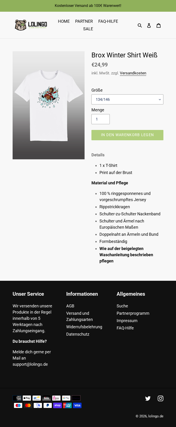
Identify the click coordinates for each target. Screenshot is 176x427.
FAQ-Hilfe (125, 328)
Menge (97, 109)
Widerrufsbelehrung (84, 326)
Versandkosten (133, 73)
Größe (97, 90)
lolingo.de (155, 416)
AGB (70, 305)
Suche (122, 305)
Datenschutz (77, 334)
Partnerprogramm (133, 313)
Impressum (127, 320)
